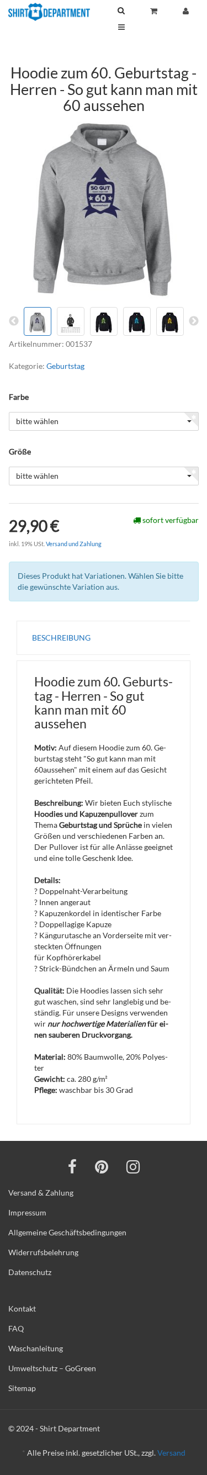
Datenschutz (29, 1272)
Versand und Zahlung (74, 543)
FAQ (16, 1328)
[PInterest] (101, 1166)
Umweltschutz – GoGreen (52, 1368)
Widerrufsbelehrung (43, 1252)
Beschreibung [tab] (61, 637)
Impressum (27, 1212)
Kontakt (22, 1308)
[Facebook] (72, 1166)
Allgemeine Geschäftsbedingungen (67, 1232)
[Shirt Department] (49, 12)
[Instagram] (133, 1166)
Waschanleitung (35, 1348)
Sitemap (22, 1388)
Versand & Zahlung (40, 1192)
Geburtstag (65, 366)
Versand (171, 1452)
